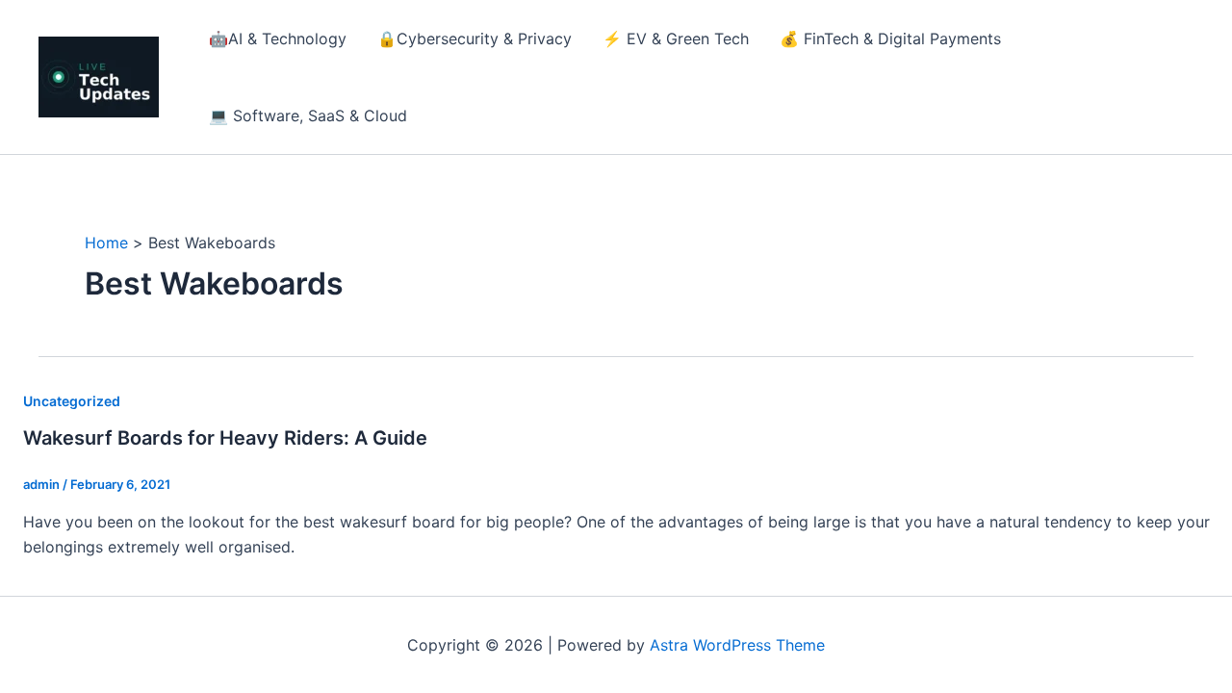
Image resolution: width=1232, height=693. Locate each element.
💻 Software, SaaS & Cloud (308, 115)
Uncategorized (71, 401)
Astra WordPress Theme (737, 644)
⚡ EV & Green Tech (676, 38)
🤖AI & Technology (277, 38)
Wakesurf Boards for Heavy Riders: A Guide (225, 437)
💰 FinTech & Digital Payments (890, 38)
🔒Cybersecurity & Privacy (474, 38)
